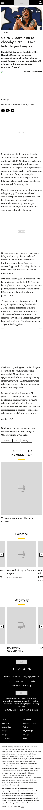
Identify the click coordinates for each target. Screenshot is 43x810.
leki (16, 441)
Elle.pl (4, 719)
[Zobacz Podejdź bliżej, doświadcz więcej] (21, 554)
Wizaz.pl (26, 735)
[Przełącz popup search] (40, 2)
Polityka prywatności (31, 677)
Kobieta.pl (5, 723)
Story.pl (25, 738)
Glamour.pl (27, 719)
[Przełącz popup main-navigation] (2, 2)
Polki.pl (4, 731)
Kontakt (7, 677)
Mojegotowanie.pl (29, 723)
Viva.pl (4, 735)
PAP (11, 419)
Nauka (6, 33)
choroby (6, 441)
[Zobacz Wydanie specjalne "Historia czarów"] (21, 488)
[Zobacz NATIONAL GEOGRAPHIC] (21, 625)
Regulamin (17, 677)
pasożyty (26, 441)
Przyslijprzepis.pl (29, 731)
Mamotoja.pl (6, 727)
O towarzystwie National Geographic (21, 681)
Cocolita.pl (6, 738)
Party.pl (25, 727)
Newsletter (16, 686)
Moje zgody (26, 686)
